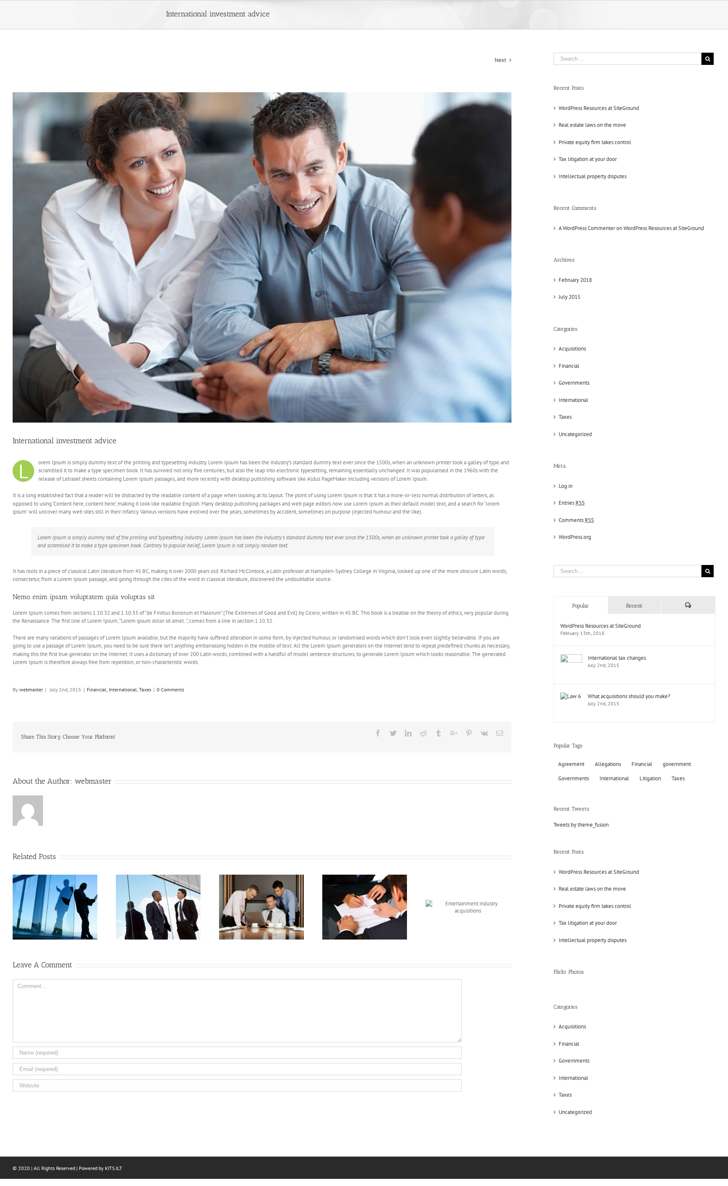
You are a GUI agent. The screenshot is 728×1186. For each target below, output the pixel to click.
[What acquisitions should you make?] (570, 696)
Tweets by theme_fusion (581, 824)
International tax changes (617, 657)
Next (500, 60)
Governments (574, 382)
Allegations (608, 764)
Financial (97, 689)
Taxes (145, 689)
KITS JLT (113, 1168)
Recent (634, 605)
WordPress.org (575, 537)
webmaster (31, 689)
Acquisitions (572, 348)
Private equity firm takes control (595, 142)
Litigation (650, 778)
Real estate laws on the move (592, 125)
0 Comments (170, 689)
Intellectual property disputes (592, 176)
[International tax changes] (571, 658)
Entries (572, 502)
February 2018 (575, 280)
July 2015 (570, 296)
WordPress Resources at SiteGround (599, 108)
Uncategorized (575, 434)
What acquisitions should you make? (629, 696)
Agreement (571, 764)
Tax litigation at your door (588, 159)
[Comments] (688, 605)
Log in (566, 486)
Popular (580, 605)
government (677, 764)
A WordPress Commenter (587, 228)
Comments (576, 520)
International (123, 689)
